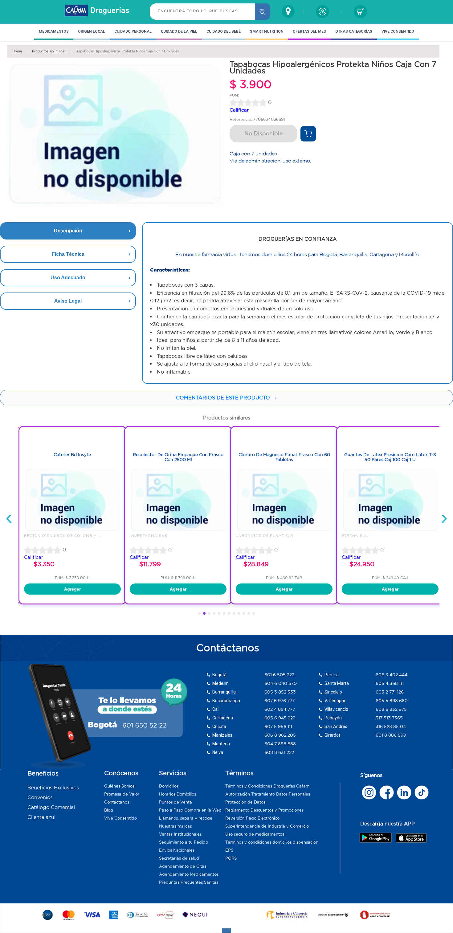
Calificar (239, 110)
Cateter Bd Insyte (72, 454)
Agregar (72, 589)
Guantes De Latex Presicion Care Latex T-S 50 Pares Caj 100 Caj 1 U (390, 457)
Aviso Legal (68, 301)
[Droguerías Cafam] (97, 11)
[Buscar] (262, 11)
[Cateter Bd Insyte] (72, 530)
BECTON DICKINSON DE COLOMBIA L (62, 536)
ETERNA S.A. (355, 536)
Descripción (68, 230)
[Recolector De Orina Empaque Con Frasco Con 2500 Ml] (178, 530)
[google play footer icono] (377, 837)
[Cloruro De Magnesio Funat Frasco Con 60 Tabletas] (284, 530)
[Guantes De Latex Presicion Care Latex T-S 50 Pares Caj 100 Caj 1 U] (390, 530)
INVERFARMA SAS (148, 536)
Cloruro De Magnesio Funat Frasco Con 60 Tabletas (284, 457)
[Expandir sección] (226, 930)
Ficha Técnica (68, 254)
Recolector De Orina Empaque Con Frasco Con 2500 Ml (178, 457)
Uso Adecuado (68, 277)
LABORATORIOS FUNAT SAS (265, 536)
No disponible (263, 133)
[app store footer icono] (411, 838)
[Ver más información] (308, 133)
